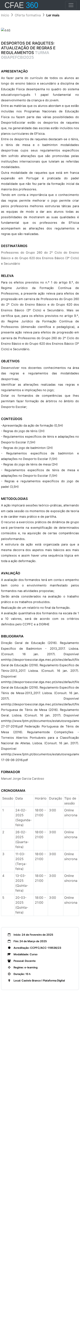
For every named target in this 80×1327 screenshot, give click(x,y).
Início (5, 15)
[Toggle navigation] (71, 5)
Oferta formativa (28, 15)
